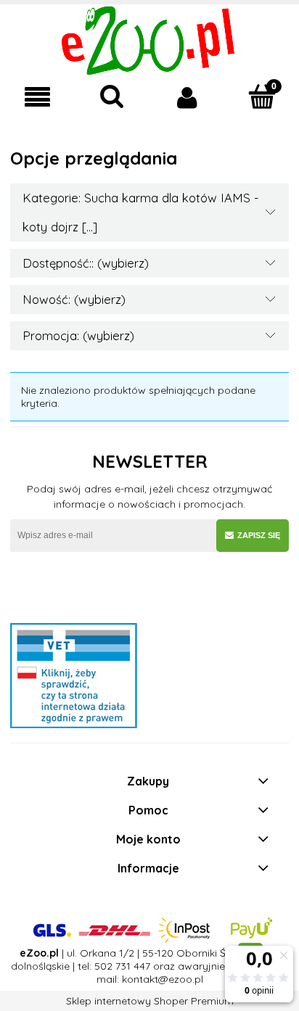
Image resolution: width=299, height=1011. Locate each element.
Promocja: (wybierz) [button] (78, 335)
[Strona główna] (149, 39)
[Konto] (187, 97)
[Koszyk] (261, 96)
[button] (37, 97)
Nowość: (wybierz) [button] (74, 299)
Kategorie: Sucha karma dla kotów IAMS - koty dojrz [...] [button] (140, 212)
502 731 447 (122, 966)
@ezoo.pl (180, 979)
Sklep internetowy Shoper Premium (150, 1000)
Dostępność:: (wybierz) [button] (85, 263)
